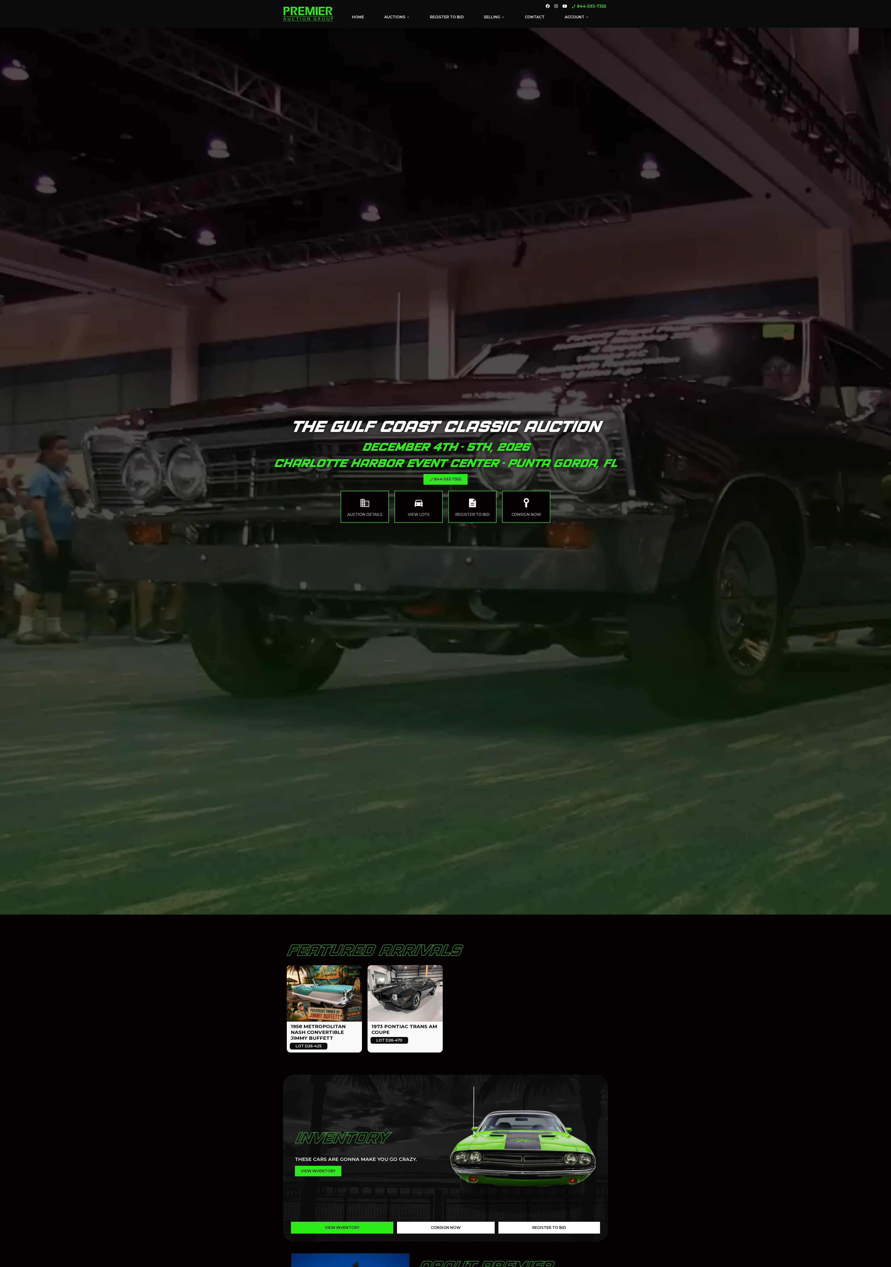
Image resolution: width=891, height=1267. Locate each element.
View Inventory (342, 1227)
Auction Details (364, 507)
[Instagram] (556, 6)
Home (358, 17)
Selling (494, 17)
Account (577, 17)
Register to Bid (447, 17)
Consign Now (526, 507)
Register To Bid (549, 1227)
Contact (535, 17)
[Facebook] (548, 6)
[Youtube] (565, 6)
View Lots (418, 507)
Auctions (397, 17)
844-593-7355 (588, 6)
